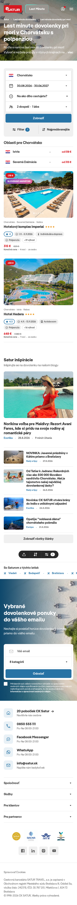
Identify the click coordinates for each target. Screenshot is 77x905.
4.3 (11, 321)
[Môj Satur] (63, 9)
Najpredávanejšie (58, 129)
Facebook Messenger (33, 737)
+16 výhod (29, 327)
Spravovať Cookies (14, 872)
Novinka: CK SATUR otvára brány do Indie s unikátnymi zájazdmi (48, 501)
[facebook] (23, 851)
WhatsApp (25, 750)
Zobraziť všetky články (38, 539)
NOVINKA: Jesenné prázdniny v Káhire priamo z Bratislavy (47, 454)
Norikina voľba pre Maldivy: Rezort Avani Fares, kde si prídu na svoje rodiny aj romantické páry (37, 428)
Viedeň (12, 573)
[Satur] (13, 8)
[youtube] (54, 851)
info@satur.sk (27, 763)
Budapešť (34, 573)
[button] (38, 75)
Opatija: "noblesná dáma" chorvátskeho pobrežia (43, 520)
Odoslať (38, 673)
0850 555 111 (26, 724)
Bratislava (57, 573)
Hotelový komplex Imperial (24, 226)
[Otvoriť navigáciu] (71, 9)
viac (70, 52)
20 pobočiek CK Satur (33, 711)
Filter (22, 129)
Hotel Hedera (14, 314)
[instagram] (43, 851)
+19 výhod (29, 240)
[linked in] (33, 851)
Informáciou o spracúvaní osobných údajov (30, 691)
